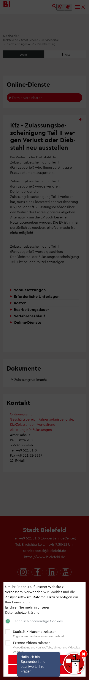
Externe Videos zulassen (32, 643)
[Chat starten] (74, 663)
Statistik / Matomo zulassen (34, 631)
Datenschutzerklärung (22, 612)
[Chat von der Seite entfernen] (83, 654)
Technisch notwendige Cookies (38, 621)
